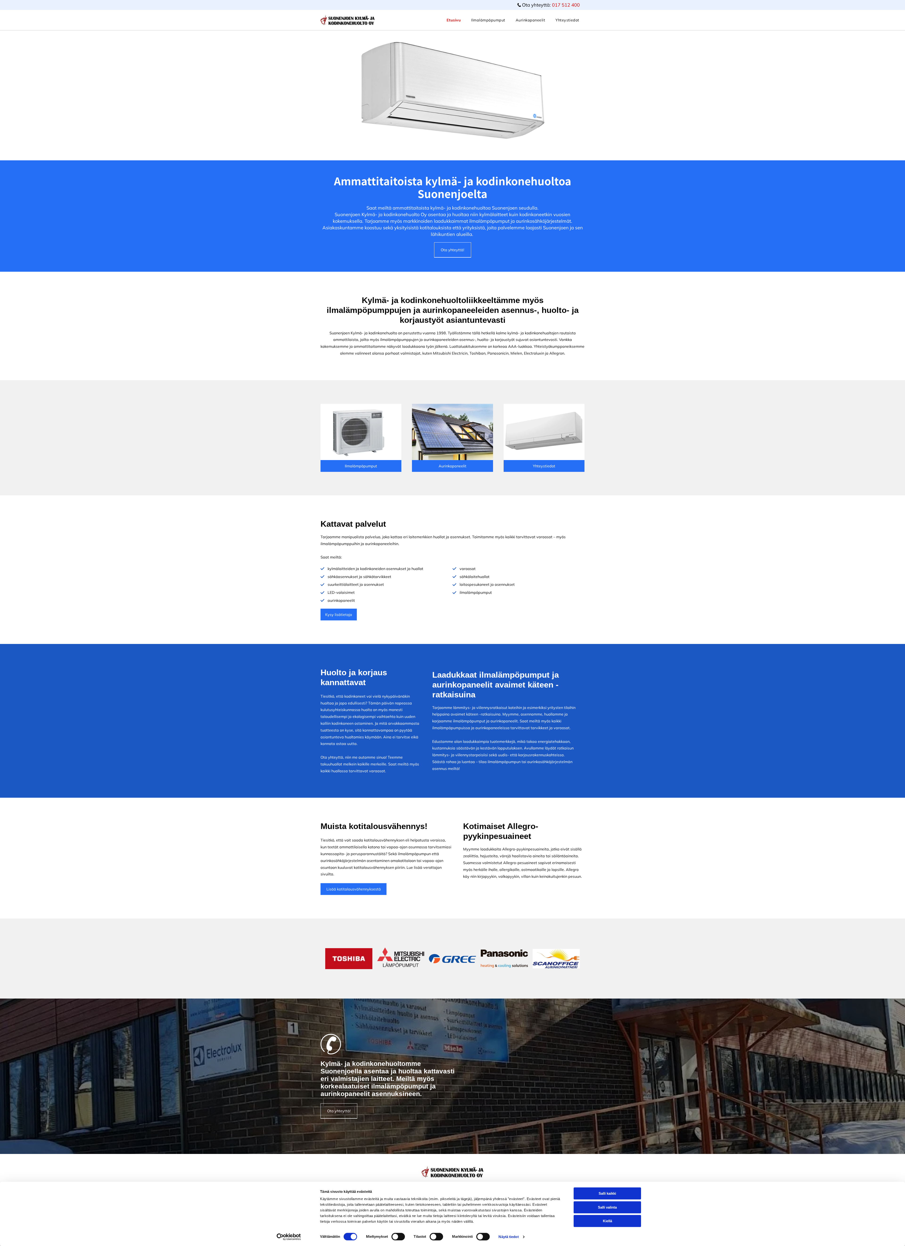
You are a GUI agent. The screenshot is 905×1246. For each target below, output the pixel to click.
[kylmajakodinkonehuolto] (361, 432)
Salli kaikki (607, 1193)
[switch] (398, 1236)
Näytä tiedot (508, 1237)
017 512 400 (566, 5)
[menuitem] (453, 20)
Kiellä (607, 1221)
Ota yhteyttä (332, 757)
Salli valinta (607, 1207)
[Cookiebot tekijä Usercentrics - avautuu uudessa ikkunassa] (288, 1236)
